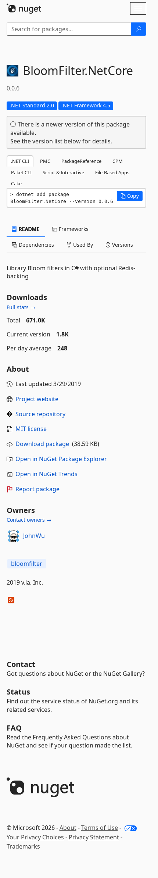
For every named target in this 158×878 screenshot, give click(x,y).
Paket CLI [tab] (21, 172)
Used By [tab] (82, 244)
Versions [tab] (122, 244)
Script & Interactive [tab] (63, 172)
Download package (42, 444)
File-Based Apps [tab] (112, 172)
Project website (36, 399)
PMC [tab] (45, 161)
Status (18, 692)
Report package (37, 489)
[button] (130, 196)
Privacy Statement (94, 837)
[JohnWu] (13, 536)
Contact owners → (29, 519)
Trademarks (23, 846)
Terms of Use (99, 828)
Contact (21, 664)
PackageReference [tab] (81, 161)
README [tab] (28, 228)
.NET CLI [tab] (20, 161)
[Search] (138, 29)
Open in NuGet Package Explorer (61, 459)
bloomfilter (26, 564)
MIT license (31, 429)
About (68, 828)
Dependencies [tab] (35, 244)
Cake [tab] (16, 183)
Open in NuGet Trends (46, 474)
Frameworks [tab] (73, 228)
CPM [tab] (117, 161)
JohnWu (34, 536)
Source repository (40, 414)
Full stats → (21, 307)
